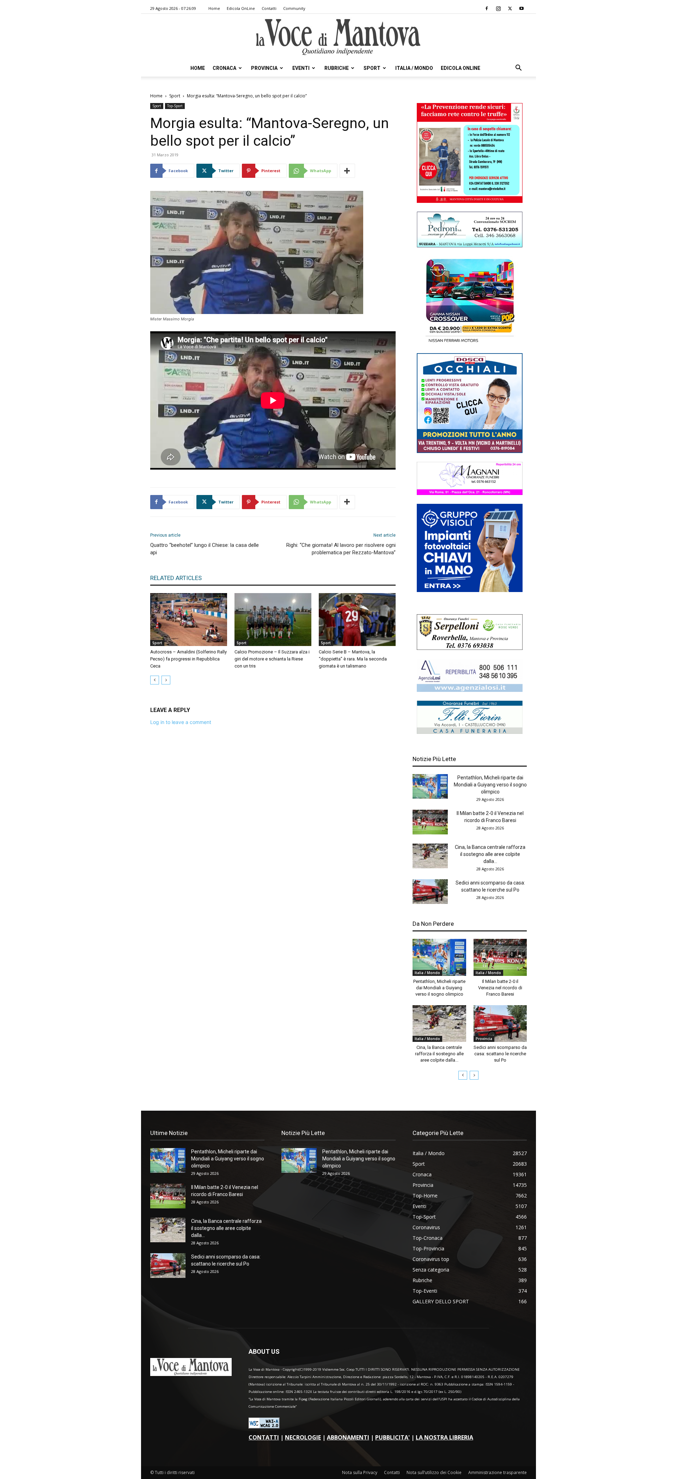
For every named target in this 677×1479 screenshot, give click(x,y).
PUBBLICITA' (392, 1437)
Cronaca (224, 68)
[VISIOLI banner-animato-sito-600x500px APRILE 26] (470, 590)
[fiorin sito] (470, 732)
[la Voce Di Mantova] (338, 37)
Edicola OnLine (241, 8)
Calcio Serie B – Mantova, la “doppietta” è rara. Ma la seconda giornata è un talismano (353, 659)
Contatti (269, 8)
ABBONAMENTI (348, 1437)
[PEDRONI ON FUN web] (470, 245)
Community (294, 8)
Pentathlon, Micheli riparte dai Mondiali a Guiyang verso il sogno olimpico (490, 785)
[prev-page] (154, 680)
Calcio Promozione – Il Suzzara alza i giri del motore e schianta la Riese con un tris (272, 659)
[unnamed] (470, 690)
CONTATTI (264, 1437)
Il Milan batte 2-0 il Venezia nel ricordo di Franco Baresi (500, 988)
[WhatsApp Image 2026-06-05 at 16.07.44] (470, 342)
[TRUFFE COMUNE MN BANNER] (470, 201)
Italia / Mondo (414, 68)
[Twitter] (510, 8)
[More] (347, 171)
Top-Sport (175, 105)
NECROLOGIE (303, 1437)
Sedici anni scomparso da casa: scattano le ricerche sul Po (500, 1054)
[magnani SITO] (470, 493)
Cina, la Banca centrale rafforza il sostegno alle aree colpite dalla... (490, 854)
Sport (372, 68)
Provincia (264, 68)
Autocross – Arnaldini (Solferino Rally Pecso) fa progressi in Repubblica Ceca (188, 659)
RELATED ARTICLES (176, 577)
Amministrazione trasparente (497, 1472)
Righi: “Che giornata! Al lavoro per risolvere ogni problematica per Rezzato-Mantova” (341, 549)
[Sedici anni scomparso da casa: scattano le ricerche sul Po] (430, 891)
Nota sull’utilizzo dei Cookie (434, 1472)
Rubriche (336, 68)
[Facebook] (486, 8)
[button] (518, 68)
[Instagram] (498, 8)
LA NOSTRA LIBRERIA (444, 1437)
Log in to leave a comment (180, 722)
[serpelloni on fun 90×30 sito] (470, 648)
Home (214, 8)
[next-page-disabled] (165, 680)
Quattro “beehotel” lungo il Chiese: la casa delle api (204, 549)
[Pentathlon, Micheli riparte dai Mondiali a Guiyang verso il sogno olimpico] (430, 786)
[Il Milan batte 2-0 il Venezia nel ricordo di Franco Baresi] (430, 822)
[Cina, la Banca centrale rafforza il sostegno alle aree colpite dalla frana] (430, 856)
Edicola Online (460, 68)
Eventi (301, 68)
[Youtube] (521, 8)
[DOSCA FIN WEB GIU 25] (470, 451)
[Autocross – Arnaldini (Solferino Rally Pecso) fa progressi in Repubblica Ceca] (188, 619)
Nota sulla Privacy (359, 1472)
